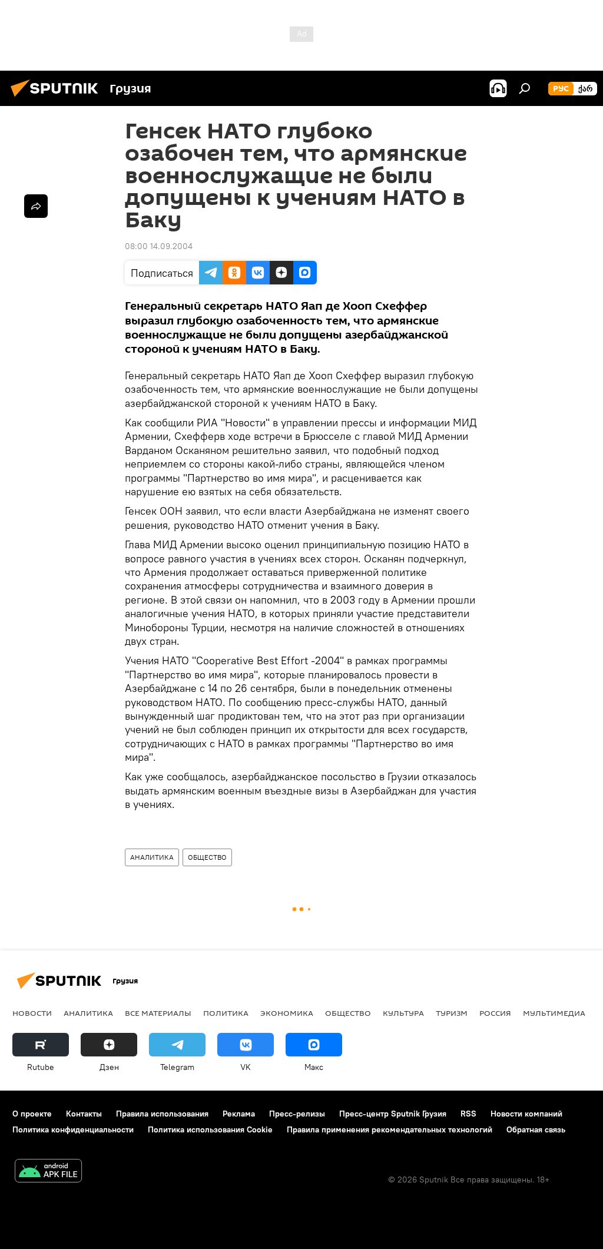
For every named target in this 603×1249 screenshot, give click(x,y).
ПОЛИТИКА (226, 1013)
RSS (468, 1113)
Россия (495, 1013)
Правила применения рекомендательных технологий (389, 1129)
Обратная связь (535, 1129)
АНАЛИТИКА (152, 857)
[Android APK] (48, 1172)
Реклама (239, 1113)
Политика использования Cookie (210, 1129)
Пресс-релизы (297, 1113)
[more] (36, 206)
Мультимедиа (554, 1013)
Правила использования (162, 1113)
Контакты (84, 1113)
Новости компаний (526, 1113)
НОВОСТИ (32, 1013)
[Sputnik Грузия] (58, 98)
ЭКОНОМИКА (286, 1013)
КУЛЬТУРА (403, 1013)
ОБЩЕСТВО (207, 857)
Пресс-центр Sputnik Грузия (392, 1113)
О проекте (32, 1113)
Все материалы (158, 1013)
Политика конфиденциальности (73, 1129)
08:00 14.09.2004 (159, 246)
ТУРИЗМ (452, 1013)
